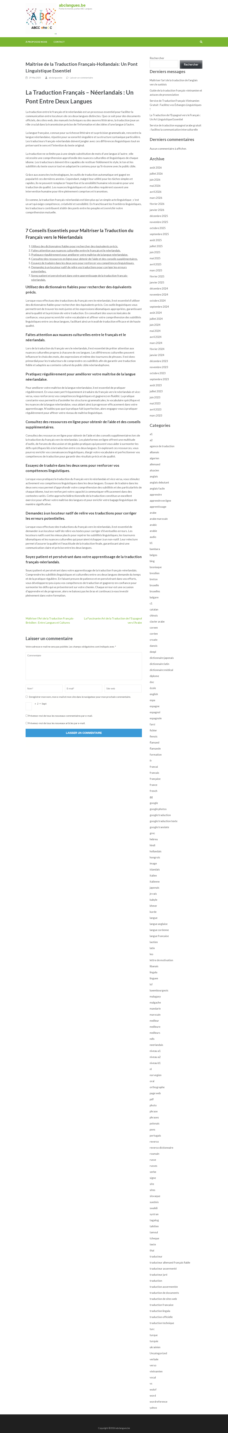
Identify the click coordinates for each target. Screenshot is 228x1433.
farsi (152, 724)
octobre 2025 (158, 228)
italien (153, 875)
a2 (151, 440)
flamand (154, 742)
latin (152, 948)
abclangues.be (72, 5)
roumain (154, 1153)
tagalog (154, 1220)
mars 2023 (156, 415)
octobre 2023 (158, 373)
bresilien (154, 573)
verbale (154, 1359)
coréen (154, 633)
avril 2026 (155, 191)
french (153, 790)
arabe (153, 512)
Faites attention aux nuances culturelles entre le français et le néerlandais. (76, 250)
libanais (154, 966)
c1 (151, 603)
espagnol (155, 712)
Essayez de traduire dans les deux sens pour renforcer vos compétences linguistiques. (82, 263)
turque (154, 1335)
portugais (155, 1135)
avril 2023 (155, 409)
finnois (153, 736)
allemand (155, 464)
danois (153, 645)
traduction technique (162, 1323)
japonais (154, 887)
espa (152, 700)
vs (151, 1383)
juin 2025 (155, 252)
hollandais (155, 851)
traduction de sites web (163, 1298)
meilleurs (155, 1032)
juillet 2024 (156, 318)
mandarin (155, 1008)
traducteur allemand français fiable (170, 1262)
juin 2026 (155, 179)
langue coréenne (159, 930)
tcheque (154, 1238)
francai (154, 766)
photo (153, 1105)
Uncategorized (158, 1353)
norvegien (155, 1075)
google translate (159, 827)
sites (152, 1190)
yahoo (153, 1407)
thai (152, 1250)
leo (151, 954)
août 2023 (156, 385)
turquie (154, 1341)
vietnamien (156, 1371)
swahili (154, 1208)
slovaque (155, 1196)
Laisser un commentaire (81, 77)
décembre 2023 (159, 361)
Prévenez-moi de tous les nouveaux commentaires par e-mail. (60, 715)
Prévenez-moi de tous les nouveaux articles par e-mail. (56, 723)
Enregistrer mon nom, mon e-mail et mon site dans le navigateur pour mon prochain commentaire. (80, 696)
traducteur (156, 1256)
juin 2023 (155, 397)
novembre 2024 (159, 294)
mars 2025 (156, 270)
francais (154, 772)
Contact (59, 41)
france (153, 784)
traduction (156, 1280)
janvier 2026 (157, 209)
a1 (151, 434)
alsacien (154, 470)
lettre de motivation (161, 960)
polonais (154, 1123)
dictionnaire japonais (162, 657)
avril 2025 (155, 264)
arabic (153, 524)
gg (151, 797)
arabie (153, 530)
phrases (154, 1117)
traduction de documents (164, 1292)
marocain (155, 1014)
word (153, 1395)
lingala (153, 972)
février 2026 (157, 203)
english (154, 694)
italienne (155, 881)
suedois (154, 1202)
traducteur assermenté (163, 1268)
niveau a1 (155, 1050)
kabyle (153, 899)
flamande (155, 748)
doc (152, 682)
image (153, 863)
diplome (154, 676)
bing (152, 561)
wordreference (158, 1401)
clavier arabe (157, 621)
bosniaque (156, 567)
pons (152, 1129)
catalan (154, 609)
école (153, 688)
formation (156, 754)
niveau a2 (155, 1057)
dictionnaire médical (161, 670)
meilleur (154, 1020)
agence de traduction (162, 446)
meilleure (155, 1026)
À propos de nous (36, 41)
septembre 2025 (159, 234)
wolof (153, 1389)
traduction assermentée (164, 1286)
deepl (153, 651)
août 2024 (156, 312)
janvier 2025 (157, 282)
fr (151, 760)
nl (151, 1069)
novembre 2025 (159, 222)
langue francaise (159, 936)
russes (153, 1165)
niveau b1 (155, 1063)
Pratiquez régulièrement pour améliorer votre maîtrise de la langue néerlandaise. (79, 254)
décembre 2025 (159, 216)
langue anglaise (159, 924)
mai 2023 (155, 403)
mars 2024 (156, 343)
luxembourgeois (159, 990)
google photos (158, 809)
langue (153, 917)
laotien (154, 942)
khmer (153, 905)
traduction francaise (161, 1304)
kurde (153, 911)
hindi (152, 845)
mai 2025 (155, 258)
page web (155, 1093)
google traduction (160, 815)
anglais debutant (159, 482)
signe (153, 1177)
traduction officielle (161, 1317)
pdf (152, 1099)
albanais (154, 452)
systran (154, 1214)
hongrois (155, 857)
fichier (153, 730)
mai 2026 (155, 185)
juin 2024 (155, 324)
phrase (154, 1111)
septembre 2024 (159, 306)
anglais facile (157, 488)
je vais (153, 893)
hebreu (154, 839)
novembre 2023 (159, 367)
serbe (153, 1171)
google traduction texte (163, 821)
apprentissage (158, 506)
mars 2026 (156, 197)
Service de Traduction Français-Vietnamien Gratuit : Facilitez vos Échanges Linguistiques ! (175, 105)
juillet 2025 (156, 246)
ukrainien (155, 1347)
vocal (153, 1377)
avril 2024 (155, 336)
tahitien (154, 1226)
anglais (154, 476)
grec (152, 833)
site (152, 1184)
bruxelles (155, 591)
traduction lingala (160, 1311)
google (154, 803)
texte (153, 1244)
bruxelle (154, 585)
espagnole (156, 718)
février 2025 (157, 276)
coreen (154, 627)
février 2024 (157, 349)
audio (153, 536)
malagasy (155, 996)
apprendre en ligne (160, 500)
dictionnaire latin (159, 663)
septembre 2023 (159, 379)
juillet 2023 (156, 391)
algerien (154, 458)
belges (153, 555)
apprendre (156, 494)
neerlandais (156, 1044)
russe (153, 1159)
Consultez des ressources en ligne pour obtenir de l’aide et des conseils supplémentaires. (84, 258)
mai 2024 (155, 330)
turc (152, 1329)
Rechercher (157, 58)
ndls (152, 1038)
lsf (151, 984)
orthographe (157, 1087)
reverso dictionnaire (161, 1147)
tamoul (154, 1232)
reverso (154, 1141)
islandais (155, 869)
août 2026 (156, 167)
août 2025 (156, 240)
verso (153, 1365)
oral (152, 1081)
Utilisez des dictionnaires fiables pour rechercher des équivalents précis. (74, 246)
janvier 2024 (157, 355)
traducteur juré (158, 1274)
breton (154, 579)
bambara (155, 549)
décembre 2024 (159, 288)
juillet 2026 (156, 173)
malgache (155, 1002)
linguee (154, 978)
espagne (154, 706)
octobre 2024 (158, 300)
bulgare (154, 597)
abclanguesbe (55, 77)
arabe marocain (159, 518)
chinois (154, 615)
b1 (151, 543)
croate (153, 639)
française (155, 778)
